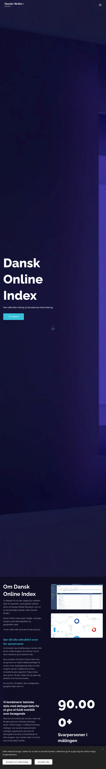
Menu (100, 4)
